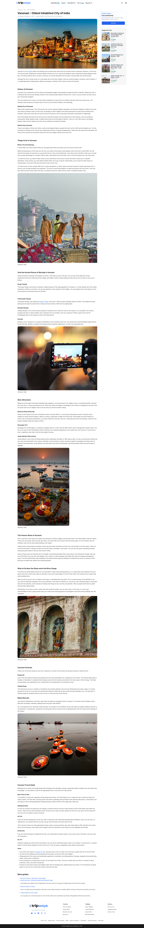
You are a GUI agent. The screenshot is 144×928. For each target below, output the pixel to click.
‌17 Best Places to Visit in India (29, 892)
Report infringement (74, 920)
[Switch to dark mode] (122, 3)
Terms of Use (44, 920)
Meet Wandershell (89, 914)
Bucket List (65, 914)
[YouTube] (31, 913)
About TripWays (89, 906)
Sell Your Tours (111, 912)
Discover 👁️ (89, 3)
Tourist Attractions (48, 16)
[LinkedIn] (38, 913)
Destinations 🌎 (55, 3)
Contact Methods (89, 909)
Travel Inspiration (58, 16)
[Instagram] (35, 913)
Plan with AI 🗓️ (72, 3)
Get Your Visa (111, 906)
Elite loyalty (100, 920)
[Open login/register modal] (126, 3)
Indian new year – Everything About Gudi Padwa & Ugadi (37, 880)
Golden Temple (43, 301)
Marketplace (83, 920)
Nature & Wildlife (31, 9)
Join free (113, 23)
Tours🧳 (63, 3)
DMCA (67, 920)
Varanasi (37, 852)
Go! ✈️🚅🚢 (80, 3)
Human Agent (66, 909)
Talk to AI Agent (67, 906)
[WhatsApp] (45, 913)
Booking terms (51, 920)
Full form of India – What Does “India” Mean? (33, 878)
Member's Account (67, 912)
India (30, 71)
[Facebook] (41, 913)
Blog (25, 9)
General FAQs (88, 912)
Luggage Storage (112, 909)
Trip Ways (20, 9)
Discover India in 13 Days (28, 886)
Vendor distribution (92, 920)
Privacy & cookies (60, 920)
